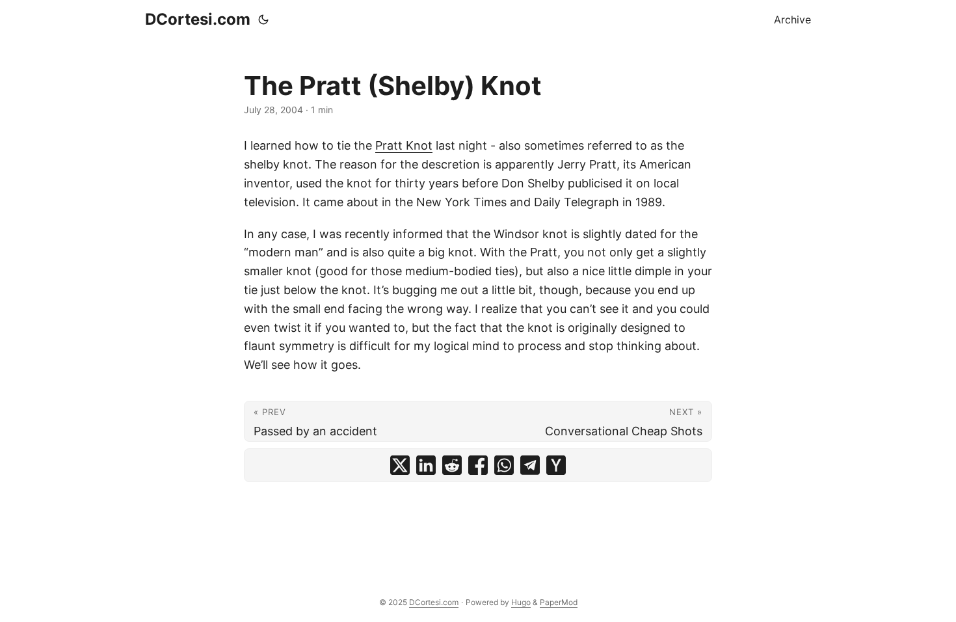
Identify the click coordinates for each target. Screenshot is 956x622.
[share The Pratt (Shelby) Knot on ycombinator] (556, 465)
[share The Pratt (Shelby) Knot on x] (400, 465)
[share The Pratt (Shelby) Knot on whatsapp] (504, 465)
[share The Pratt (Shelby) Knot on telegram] (530, 465)
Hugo (521, 602)
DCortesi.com (197, 19)
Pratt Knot (403, 145)
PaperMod (559, 602)
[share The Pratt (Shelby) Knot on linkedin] (426, 465)
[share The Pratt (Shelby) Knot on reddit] (452, 465)
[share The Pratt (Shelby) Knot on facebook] (478, 465)
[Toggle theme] (263, 19)
